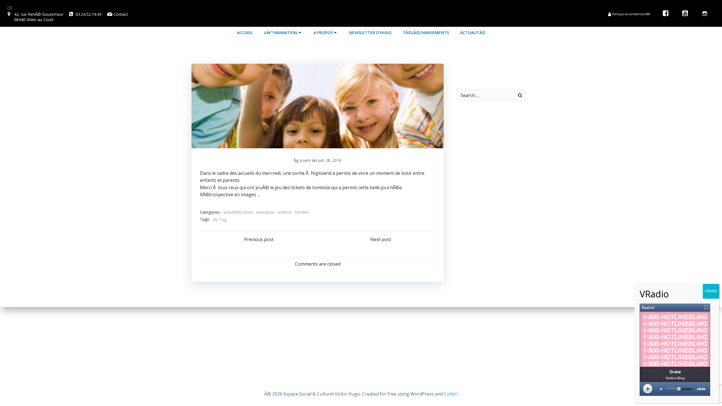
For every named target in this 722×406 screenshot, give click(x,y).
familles (302, 212)
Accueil (245, 32)
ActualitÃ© (472, 32)
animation (265, 212)
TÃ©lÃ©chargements (426, 32)
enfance (285, 212)
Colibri (451, 394)
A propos (323, 32)
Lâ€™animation (280, 32)
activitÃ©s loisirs (238, 212)
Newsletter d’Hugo (370, 32)
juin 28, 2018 (329, 160)
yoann (305, 160)
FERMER (711, 291)
